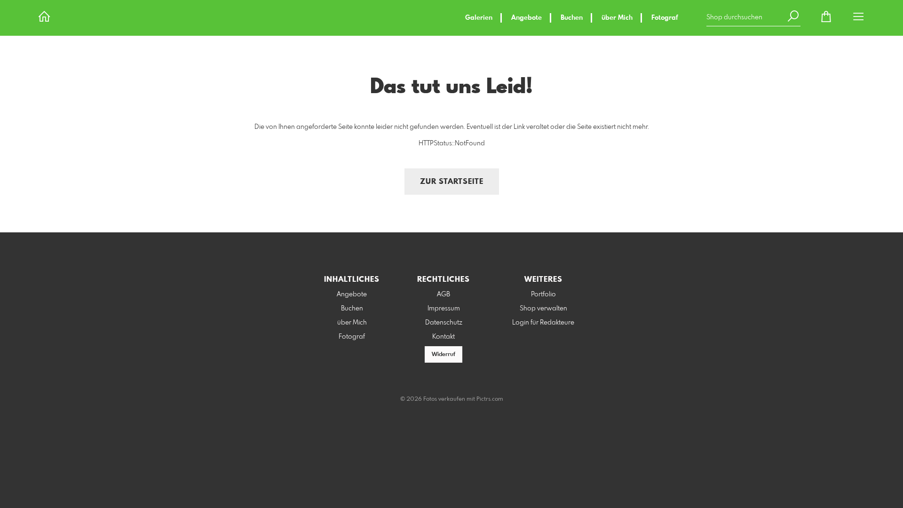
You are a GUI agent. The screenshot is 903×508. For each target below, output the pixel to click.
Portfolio (543, 294)
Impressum (444, 308)
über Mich (617, 18)
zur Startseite (451, 182)
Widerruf (443, 354)
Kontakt (443, 336)
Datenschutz (443, 322)
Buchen (572, 18)
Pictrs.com (489, 399)
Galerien (478, 18)
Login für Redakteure (543, 322)
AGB (443, 294)
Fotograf (664, 18)
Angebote (526, 18)
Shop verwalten (543, 308)
